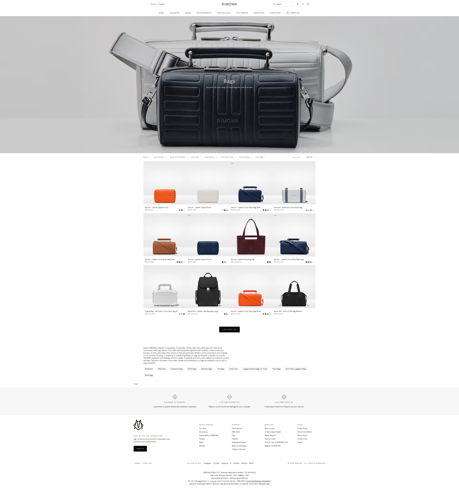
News (201, 442)
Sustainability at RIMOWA (208, 435)
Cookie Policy (302, 439)
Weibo (251, 463)
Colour (195, 157)
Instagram (207, 463)
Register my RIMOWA (272, 446)
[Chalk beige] (184, 210)
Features (245, 157)
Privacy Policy (302, 428)
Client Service (237, 428)
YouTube (216, 463)
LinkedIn (236, 463)
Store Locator (270, 428)
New (161, 13)
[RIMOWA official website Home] (229, 4)
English (161, 4)
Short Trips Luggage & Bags (296, 369)
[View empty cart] (308, 4)
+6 (270, 210)
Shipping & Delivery (239, 442)
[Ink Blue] (181, 210)
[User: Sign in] (297, 4)
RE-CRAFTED (293, 13)
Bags (188, 13)
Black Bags (149, 375)
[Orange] (179, 210)
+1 (313, 262)
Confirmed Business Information (258, 481)
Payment (235, 439)
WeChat (244, 463)
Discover (275, 13)
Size (145, 157)
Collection (227, 157)
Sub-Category (177, 157)
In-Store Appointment (273, 432)
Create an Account (239, 449)
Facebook (224, 463)
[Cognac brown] (177, 262)
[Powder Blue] (306, 210)
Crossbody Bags (177, 369)
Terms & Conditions (304, 432)
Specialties (223, 13)
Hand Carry (233, 369)
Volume (260, 157)
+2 (313, 210)
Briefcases (162, 369)
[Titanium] (310, 210)
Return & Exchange (239, 446)
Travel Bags (276, 369)
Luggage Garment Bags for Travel (255, 369)
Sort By (309, 157)
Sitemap (202, 446)
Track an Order (270, 439)
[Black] (265, 210)
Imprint (300, 442)
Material (210, 157)
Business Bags (206, 369)
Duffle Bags (192, 369)
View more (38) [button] (229, 329)
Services (259, 13)
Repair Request (270, 435)
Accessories (204, 13)
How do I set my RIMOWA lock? (276, 442)
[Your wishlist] (302, 4)
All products (203, 432)
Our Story (202, 428)
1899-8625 (236, 432)
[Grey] (227, 314)
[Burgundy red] (267, 262)
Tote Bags (220, 369)
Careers (202, 439)
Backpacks (149, 369)
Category (159, 157)
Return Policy (302, 435)
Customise (242, 13)
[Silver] (308, 210)
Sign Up (140, 449)
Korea (154, 4)
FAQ (233, 435)
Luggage (175, 13)
